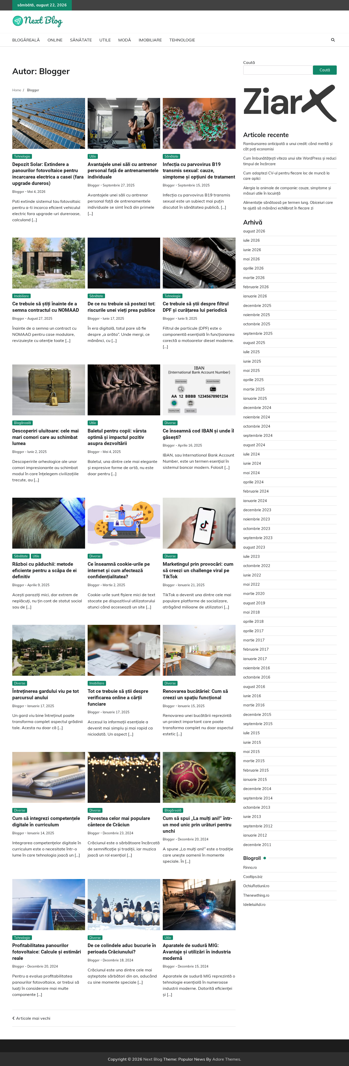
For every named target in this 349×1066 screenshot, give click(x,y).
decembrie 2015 (257, 715)
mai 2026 (251, 259)
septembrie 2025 (258, 333)
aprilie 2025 (253, 380)
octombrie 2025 (256, 324)
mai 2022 (251, 584)
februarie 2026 (256, 287)
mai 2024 (251, 473)
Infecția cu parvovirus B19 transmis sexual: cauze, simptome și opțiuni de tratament (199, 170)
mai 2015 (251, 752)
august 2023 (254, 547)
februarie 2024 (256, 491)
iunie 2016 (252, 696)
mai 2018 (251, 612)
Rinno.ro (250, 867)
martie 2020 (254, 594)
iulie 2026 (251, 240)
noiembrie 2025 (256, 315)
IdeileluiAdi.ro (254, 905)
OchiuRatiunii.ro (256, 886)
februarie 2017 (256, 649)
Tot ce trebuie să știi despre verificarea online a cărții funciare (118, 697)
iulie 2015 (251, 733)
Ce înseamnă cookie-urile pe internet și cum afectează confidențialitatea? (119, 570)
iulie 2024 (251, 454)
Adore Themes (226, 1059)
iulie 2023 (251, 556)
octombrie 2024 (256, 426)
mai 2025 (251, 371)
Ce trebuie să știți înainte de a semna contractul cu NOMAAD (45, 307)
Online (55, 39)
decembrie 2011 (257, 844)
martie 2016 (254, 705)
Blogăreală (26, 39)
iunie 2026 (252, 250)
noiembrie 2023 (256, 519)
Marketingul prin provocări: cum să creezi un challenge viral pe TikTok (198, 570)
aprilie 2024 (253, 482)
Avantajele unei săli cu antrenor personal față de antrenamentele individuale (123, 170)
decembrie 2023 (257, 510)
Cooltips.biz (252, 877)
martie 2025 (254, 389)
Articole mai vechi (33, 1018)
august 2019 (254, 603)
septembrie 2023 (258, 538)
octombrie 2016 (256, 677)
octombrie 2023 (256, 529)
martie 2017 (254, 640)
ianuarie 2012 (255, 835)
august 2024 (254, 445)
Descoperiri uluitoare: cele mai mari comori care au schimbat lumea (45, 437)
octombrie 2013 (256, 807)
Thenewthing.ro (256, 895)
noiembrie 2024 (256, 417)
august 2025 (254, 343)
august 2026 (254, 231)
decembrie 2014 (257, 789)
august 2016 (254, 686)
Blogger (18, 192)
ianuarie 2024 (255, 501)
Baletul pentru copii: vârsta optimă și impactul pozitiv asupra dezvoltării (117, 437)
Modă (124, 39)
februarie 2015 (256, 770)
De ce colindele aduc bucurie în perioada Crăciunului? (122, 948)
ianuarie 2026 (255, 296)
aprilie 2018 (253, 621)
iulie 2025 (251, 352)
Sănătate (81, 39)
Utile (105, 39)
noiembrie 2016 (256, 668)
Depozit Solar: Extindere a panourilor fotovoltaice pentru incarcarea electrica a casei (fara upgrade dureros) (48, 173)
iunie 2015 (252, 742)
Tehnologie (182, 39)
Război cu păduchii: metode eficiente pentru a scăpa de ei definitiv (44, 570)
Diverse (170, 423)
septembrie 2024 (258, 436)
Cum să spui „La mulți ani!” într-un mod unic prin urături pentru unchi (197, 824)
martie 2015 (254, 761)
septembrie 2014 (258, 798)
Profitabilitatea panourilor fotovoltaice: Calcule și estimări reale (46, 951)
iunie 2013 (252, 817)
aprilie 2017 (253, 631)
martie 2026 (254, 277)
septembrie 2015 (258, 724)
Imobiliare (150, 39)
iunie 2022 (252, 575)
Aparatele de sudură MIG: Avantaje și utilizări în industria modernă (197, 951)
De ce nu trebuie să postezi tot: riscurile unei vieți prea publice (121, 307)
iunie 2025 (252, 361)
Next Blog (152, 1059)
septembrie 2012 (258, 826)
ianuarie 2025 (255, 398)
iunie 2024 (252, 463)
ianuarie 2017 (255, 659)
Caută (249, 62)
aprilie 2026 (253, 268)
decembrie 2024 (257, 408)
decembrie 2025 (257, 305)
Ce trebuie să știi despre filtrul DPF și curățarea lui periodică (196, 307)
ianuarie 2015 (255, 780)
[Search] (333, 40)
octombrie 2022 (256, 566)
